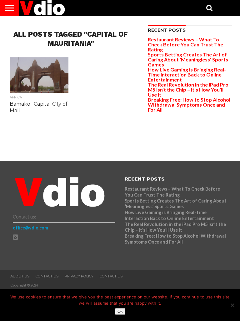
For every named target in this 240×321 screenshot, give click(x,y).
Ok (120, 311)
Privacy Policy (79, 276)
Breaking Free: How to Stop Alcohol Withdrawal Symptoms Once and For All (189, 105)
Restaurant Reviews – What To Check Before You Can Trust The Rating (185, 44)
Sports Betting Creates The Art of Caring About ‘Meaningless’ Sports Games (188, 59)
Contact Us (47, 276)
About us (19, 276)
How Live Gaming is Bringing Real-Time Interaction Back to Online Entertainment (187, 74)
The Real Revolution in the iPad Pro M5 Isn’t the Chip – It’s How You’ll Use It (188, 89)
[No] (232, 305)
